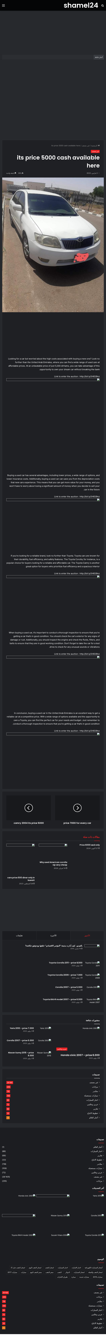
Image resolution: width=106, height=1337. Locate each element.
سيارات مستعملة (91, 1096)
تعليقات (19, 935)
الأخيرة (53, 935)
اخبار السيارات (92, 1100)
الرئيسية (94, 145)
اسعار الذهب (49, 1268)
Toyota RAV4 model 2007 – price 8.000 (62, 999)
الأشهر (87, 935)
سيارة (73, 1277)
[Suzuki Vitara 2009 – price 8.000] (53, 1243)
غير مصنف (86, 145)
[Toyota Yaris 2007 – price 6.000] (53, 1203)
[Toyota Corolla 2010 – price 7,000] (18, 1223)
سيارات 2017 (12, 1272)
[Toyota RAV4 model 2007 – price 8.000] (92, 1003)
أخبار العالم (93, 1118)
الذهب (59, 1272)
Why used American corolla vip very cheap (53, 863)
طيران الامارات (62, 1277)
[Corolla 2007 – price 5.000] (92, 991)
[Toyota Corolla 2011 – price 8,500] (92, 966)
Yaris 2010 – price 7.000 (22, 1028)
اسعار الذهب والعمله (95, 1272)
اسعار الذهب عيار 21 (18, 1268)
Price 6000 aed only (90, 845)
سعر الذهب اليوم (36, 1272)
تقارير (95, 1109)
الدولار (67, 1272)
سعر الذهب (49, 1272)
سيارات (23, 1272)
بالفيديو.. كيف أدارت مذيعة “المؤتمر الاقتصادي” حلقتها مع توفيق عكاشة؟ (53, 945)
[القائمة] (3, 6)
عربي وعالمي (92, 1104)
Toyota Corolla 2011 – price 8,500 (65, 962)
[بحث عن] (102, 6)
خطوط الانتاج (92, 1113)
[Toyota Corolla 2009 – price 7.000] (92, 979)
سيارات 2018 (97, 1277)
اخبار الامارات (76, 1268)
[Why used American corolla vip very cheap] (53, 852)
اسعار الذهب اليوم (35, 1268)
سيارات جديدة (84, 1277)
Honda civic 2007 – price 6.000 (80, 1055)
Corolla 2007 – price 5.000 (68, 987)
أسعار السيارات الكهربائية (93, 1268)
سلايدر (95, 1091)
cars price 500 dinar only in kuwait (21, 879)
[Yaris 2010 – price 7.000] (43, 1032)
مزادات (95, 1087)
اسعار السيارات (79, 1272)
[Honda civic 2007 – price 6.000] (18, 1203)
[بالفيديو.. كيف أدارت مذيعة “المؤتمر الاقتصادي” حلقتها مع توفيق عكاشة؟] (92, 951)
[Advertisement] (53, 32)
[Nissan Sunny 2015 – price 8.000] (43, 1056)
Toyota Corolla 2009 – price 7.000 (64, 975)
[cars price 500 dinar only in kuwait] (20, 859)
